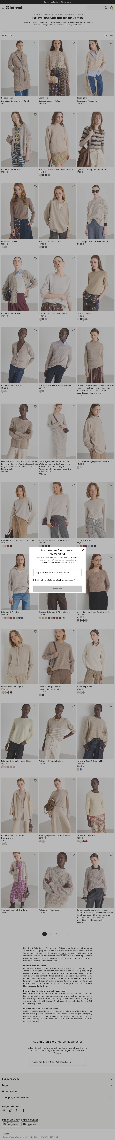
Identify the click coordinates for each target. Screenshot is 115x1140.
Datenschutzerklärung (57, 580)
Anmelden (57, 588)
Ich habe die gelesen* (56, 580)
